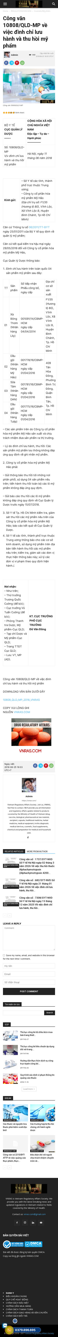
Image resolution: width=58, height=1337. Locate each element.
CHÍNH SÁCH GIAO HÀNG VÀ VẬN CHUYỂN (26, 1312)
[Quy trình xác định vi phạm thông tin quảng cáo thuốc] (10, 1078)
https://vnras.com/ (29, 801)
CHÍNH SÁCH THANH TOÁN (19, 1309)
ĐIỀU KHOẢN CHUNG (16, 1296)
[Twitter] (11, 63)
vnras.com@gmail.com (35, 1214)
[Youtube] (41, 1223)
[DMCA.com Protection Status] (33, 1246)
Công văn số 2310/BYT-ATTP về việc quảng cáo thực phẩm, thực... (14, 1158)
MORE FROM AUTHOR (37, 851)
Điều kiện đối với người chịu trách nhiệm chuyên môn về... (42, 1158)
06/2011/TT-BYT (39, 227)
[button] (5, 4)
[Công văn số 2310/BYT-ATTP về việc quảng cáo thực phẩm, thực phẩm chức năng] (15, 1143)
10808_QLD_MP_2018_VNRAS (21, 699)
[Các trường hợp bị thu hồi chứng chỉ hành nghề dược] (42, 1112)
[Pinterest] (17, 63)
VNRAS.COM (22, 712)
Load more (28, 1089)
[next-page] (9, 915)
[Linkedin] (33, 1223)
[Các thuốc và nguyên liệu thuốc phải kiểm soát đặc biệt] (15, 1112)
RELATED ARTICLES (14, 851)
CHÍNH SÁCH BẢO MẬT (17, 1302)
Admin (14, 54)
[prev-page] (5, 915)
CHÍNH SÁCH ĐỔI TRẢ (16, 1315)
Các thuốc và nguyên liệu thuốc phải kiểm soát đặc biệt (15, 1127)
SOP (7, 1024)
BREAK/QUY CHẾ (10, 1120)
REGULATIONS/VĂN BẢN (21, 11)
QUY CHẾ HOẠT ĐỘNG (17, 1299)
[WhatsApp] (22, 63)
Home (5, 11)
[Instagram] (25, 1223)
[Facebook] (6, 63)
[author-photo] (29, 792)
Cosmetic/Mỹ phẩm (42, 11)
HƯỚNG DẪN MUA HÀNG (18, 1306)
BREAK (8, 1098)
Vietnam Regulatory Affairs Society (39, 1333)
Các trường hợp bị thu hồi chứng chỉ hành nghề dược (42, 1127)
